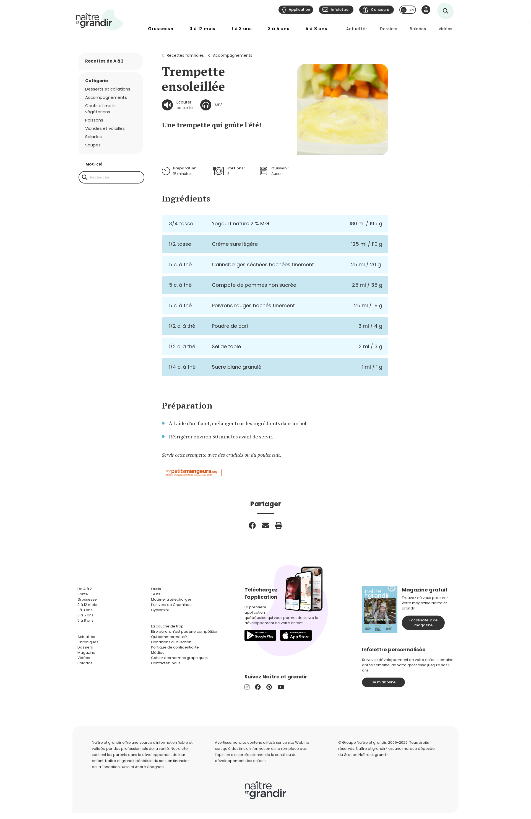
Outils (156, 588)
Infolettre (339, 9)
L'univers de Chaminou (171, 604)
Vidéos (445, 29)
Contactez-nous (166, 663)
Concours (380, 9)
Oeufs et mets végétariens (100, 109)
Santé (82, 594)
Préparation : (185, 168)
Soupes (93, 145)
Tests (155, 594)
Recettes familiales (185, 55)
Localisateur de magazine (423, 623)
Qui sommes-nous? (169, 636)
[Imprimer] (278, 525)
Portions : (236, 168)
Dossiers (388, 29)
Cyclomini (160, 610)
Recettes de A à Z (104, 61)
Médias (157, 652)
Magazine (86, 652)
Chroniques (87, 642)
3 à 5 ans (279, 29)
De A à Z (84, 588)
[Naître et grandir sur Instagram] (246, 687)
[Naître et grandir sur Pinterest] (269, 687)
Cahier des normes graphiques (179, 657)
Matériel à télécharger (171, 599)
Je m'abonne (383, 682)
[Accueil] (99, 20)
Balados (418, 29)
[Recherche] (84, 177)
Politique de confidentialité (175, 647)
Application (299, 9)
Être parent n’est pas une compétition (184, 631)
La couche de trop (167, 626)
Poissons (94, 120)
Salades (93, 136)
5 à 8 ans (316, 29)
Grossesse (160, 29)
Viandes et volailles (105, 128)
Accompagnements (232, 55)
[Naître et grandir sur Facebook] (258, 687)
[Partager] (252, 525)
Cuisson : (279, 168)
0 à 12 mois (202, 29)
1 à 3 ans (241, 29)
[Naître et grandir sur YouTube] (280, 687)
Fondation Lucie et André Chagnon (133, 766)
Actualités (357, 29)
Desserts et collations (107, 89)
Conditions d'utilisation (171, 642)
